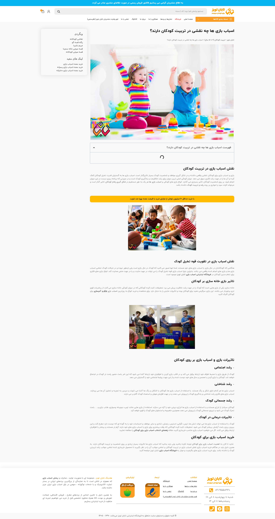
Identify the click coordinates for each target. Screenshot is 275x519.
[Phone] (212, 508)
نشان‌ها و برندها (191, 486)
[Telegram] (219, 508)
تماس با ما (167, 491)
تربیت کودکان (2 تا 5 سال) (215, 40)
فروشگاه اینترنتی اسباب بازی (198, 274)
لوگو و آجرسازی (100, 291)
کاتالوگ (181, 491)
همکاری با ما (168, 486)
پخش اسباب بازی (50, 478)
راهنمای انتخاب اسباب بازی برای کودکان (151, 430)
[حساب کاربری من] (49, 11)
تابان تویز (230, 40)
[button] (94, 148)
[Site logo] (222, 11)
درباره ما (193, 491)
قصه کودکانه (95, 487)
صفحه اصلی (192, 481)
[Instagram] (227, 508)
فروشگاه (166, 481)
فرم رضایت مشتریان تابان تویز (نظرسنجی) (180, 496)
